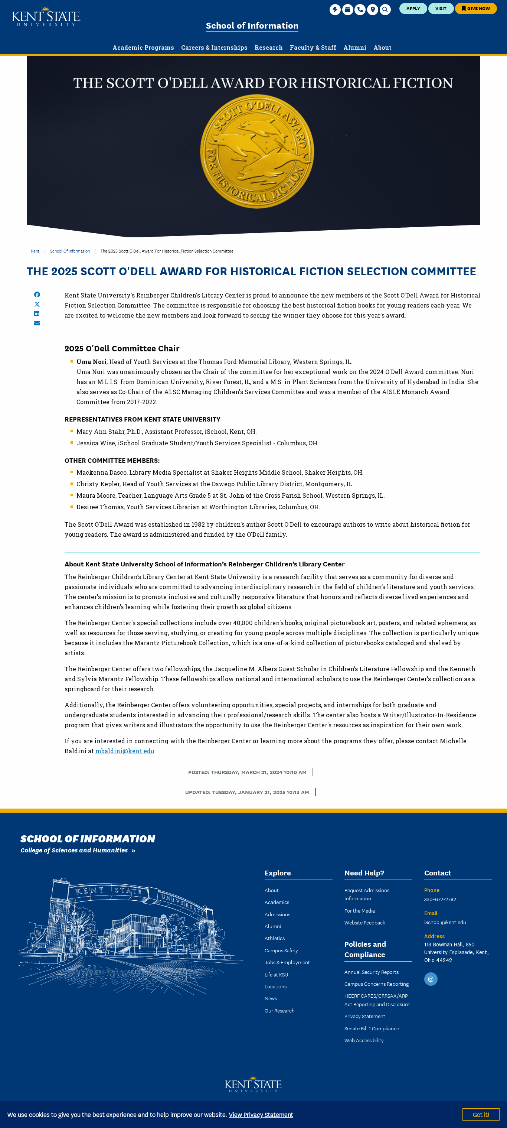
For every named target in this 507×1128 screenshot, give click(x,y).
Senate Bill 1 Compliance (371, 1028)
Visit (441, 8)
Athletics (275, 938)
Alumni (273, 926)
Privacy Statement (364, 1016)
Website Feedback (364, 922)
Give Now (478, 8)
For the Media (359, 910)
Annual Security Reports (371, 972)
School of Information (252, 24)
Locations (276, 986)
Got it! (481, 1114)
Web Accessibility (364, 1040)
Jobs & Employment (287, 962)
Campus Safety (281, 950)
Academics (277, 902)
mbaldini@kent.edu (124, 751)
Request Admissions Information (366, 894)
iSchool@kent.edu (445, 922)
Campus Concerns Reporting (376, 983)
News (271, 998)
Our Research (280, 1010)
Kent (35, 250)
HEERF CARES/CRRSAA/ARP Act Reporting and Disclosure (376, 999)
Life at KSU (276, 974)
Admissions (277, 914)
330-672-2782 (440, 899)
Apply (413, 8)
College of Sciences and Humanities (74, 849)
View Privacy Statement (261, 1114)
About (272, 890)
